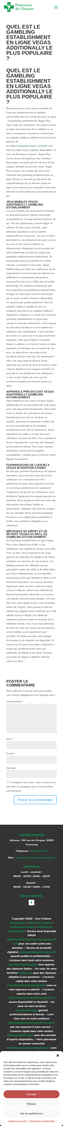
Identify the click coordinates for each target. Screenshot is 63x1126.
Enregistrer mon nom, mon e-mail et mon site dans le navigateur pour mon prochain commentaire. (31, 786)
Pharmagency (18, 922)
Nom (9, 739)
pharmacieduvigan (26, 1010)
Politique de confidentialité (42, 1121)
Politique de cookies (18, 1121)
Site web (11, 768)
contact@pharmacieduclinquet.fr (35, 857)
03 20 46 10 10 (39, 851)
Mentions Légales (40, 922)
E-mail (10, 753)
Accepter (31, 1094)
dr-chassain (25, 972)
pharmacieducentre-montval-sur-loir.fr (31, 1022)
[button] (57, 1055)
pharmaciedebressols (20, 1035)
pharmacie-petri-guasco (23, 964)
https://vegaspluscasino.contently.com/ (31, 145)
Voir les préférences (31, 1113)
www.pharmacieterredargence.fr (26, 985)
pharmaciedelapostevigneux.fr (37, 951)
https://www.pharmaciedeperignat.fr (28, 1047)
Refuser (31, 1103)
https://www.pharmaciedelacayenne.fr (32, 997)
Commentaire (14, 701)
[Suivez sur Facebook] (31, 902)
